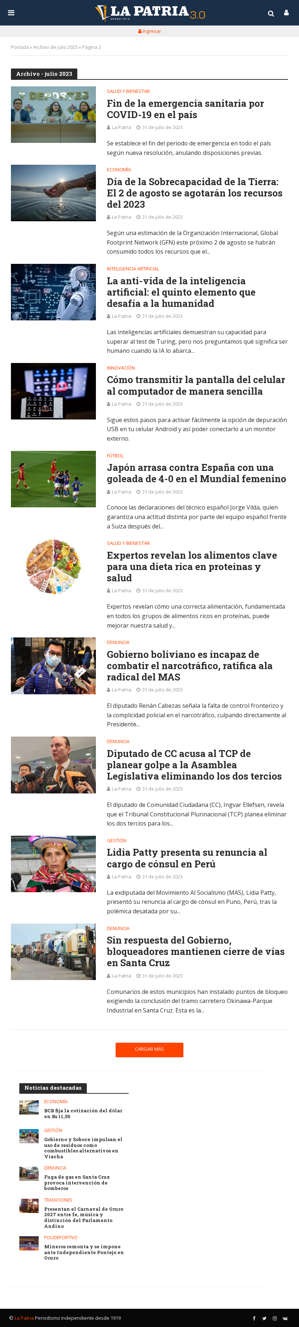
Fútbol (115, 456)
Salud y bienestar (128, 91)
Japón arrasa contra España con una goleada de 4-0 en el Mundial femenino (196, 473)
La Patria (121, 127)
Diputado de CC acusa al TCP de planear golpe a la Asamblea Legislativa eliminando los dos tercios (194, 765)
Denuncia (118, 642)
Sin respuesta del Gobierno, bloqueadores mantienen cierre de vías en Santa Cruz (196, 951)
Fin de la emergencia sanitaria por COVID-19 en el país (185, 109)
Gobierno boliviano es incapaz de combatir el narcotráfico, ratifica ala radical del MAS (190, 666)
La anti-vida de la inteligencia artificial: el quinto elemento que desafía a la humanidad (181, 292)
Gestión (117, 841)
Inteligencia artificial (133, 269)
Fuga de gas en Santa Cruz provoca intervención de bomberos (77, 1182)
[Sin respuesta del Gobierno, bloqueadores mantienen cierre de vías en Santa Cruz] (53, 952)
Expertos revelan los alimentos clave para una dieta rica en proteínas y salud (192, 567)
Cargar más (149, 1049)
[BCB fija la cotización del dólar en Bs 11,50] (29, 1107)
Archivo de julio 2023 (55, 47)
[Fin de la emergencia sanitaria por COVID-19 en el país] (53, 114)
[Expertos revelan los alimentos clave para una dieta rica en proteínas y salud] (53, 566)
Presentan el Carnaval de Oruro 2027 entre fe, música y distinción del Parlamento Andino (83, 1217)
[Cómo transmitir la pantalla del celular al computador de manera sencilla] (53, 391)
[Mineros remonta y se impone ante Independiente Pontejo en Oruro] (29, 1243)
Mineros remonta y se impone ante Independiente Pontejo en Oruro (84, 1252)
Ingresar (151, 31)
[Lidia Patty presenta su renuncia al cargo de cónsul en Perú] (53, 864)
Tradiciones (58, 1200)
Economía (119, 170)
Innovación (121, 368)
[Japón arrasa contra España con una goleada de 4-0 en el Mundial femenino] (53, 479)
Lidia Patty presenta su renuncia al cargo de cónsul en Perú (187, 858)
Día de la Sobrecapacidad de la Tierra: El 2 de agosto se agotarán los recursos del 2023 (195, 193)
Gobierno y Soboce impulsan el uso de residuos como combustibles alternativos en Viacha (83, 1148)
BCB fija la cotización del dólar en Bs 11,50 (83, 1113)
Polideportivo (61, 1238)
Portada (20, 47)
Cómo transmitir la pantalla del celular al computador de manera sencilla (196, 385)
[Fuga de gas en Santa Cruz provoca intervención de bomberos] (29, 1174)
